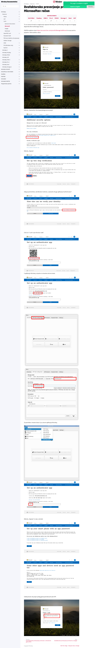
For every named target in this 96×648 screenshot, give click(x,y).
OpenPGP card (7, 33)
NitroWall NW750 (5, 81)
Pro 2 (51, 18)
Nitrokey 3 (5, 50)
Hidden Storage (7, 40)
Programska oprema (6, 83)
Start (70, 18)
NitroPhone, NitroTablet (7, 71)
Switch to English (75, 6)
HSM (5, 43)
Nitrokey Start (5, 64)
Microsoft (7, 26)
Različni (6, 47)
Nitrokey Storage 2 (7, 67)
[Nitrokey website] (57, 1)
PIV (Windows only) (8, 45)
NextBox (3, 74)
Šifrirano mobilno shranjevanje (11, 38)
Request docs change (73, 645)
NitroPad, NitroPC (5, 69)
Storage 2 (64, 18)
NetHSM (3, 76)
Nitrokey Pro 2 (5, 62)
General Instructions (10, 23)
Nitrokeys (3, 12)
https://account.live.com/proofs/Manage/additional (52, 30)
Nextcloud (7, 31)
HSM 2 (46, 18)
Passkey (39, 18)
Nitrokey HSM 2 (6, 59)
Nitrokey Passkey (6, 52)
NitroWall (3, 79)
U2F (4, 19)
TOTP (5, 21)
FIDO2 (5, 16)
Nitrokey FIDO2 (6, 55)
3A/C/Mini (31, 18)
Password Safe (7, 35)
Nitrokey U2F (5, 57)
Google (6, 28)
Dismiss (90, 6)
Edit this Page (63, 645)
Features (4, 14)
